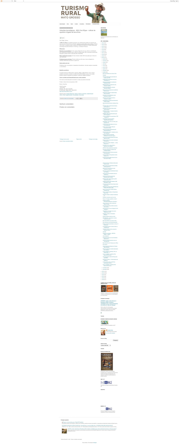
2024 (103, 276)
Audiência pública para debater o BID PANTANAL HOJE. (110, 182)
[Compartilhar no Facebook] (80, 98)
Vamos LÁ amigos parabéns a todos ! (110, 198)
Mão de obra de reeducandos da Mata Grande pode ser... (110, 166)
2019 (103, 56)
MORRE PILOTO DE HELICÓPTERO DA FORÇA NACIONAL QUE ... (110, 187)
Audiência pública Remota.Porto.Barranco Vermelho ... (110, 201)
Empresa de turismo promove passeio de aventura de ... (110, 153)
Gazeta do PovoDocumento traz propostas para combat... (109, 177)
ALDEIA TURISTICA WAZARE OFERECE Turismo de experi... (109, 135)
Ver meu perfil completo (110, 333)
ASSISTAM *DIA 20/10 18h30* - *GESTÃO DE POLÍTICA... (109, 119)
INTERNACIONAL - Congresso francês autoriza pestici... (110, 112)
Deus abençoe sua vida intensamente (110, 222)
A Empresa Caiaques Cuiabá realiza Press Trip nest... (110, 93)
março (104, 62)
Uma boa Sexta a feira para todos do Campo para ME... (110, 77)
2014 (103, 47)
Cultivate (80, 93)
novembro (105, 267)
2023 (103, 274)
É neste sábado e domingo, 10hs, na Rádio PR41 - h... (110, 252)
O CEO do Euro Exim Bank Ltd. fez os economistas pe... (110, 125)
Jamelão (104, 231)
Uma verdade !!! (106, 236)
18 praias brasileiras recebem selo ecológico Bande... (109, 150)
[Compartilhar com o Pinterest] (81, 98)
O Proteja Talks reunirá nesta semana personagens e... (110, 106)
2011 (103, 42)
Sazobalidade (75, 95)
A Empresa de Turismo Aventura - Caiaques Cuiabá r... (109, 98)
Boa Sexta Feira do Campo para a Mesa (110, 242)
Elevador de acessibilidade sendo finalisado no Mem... (109, 96)
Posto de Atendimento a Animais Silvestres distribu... (109, 88)
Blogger (95, 442)
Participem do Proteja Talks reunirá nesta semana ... (109, 109)
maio (104, 65)
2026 (103, 279)
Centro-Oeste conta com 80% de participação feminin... (109, 262)
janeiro (104, 59)
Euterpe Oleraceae (70, 93)
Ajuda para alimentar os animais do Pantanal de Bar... (109, 83)
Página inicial (79, 139)
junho (104, 67)
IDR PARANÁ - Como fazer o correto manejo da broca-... (110, 218)
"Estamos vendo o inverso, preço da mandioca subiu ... (109, 230)
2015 (103, 49)
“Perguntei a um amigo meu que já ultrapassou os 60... (109, 212)
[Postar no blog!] (77, 98)
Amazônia (84, 93)
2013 (103, 46)
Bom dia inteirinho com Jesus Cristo (109, 73)
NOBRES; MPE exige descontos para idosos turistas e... (110, 114)
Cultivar (76, 93)
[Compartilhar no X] (79, 98)
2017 (103, 52)
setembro (105, 70)
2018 (103, 54)
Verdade (104, 75)
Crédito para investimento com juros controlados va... (109, 80)
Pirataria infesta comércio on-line (109, 216)
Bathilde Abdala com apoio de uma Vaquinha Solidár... (109, 85)
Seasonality (81, 95)
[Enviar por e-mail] (76, 98)
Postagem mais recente (64, 139)
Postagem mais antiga (93, 139)
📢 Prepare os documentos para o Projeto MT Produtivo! (72, 422)
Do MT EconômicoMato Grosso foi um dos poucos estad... (110, 158)
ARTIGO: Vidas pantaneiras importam (110, 147)
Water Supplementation (67, 95)
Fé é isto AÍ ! (105, 244)
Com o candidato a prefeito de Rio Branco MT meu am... (109, 255)
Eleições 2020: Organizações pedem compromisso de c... (110, 179)
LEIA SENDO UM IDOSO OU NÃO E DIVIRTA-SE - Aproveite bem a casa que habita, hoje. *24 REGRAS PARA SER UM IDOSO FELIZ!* (87, 425)
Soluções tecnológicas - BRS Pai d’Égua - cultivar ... (109, 234)
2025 (103, 277)
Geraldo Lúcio (110, 330)
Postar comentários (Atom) (68, 141)
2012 (103, 44)
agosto (104, 68)
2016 (103, 51)
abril (104, 63)
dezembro (105, 269)
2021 (103, 271)
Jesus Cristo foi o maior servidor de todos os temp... (109, 204)
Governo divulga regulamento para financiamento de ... (109, 130)
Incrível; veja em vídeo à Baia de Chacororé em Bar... (109, 127)
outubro (104, 72)
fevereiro (104, 60)
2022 (103, 273)
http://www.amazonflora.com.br (66, 91)
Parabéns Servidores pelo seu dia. (109, 197)
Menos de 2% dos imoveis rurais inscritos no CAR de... (109, 169)
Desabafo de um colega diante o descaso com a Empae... (109, 146)
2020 (103, 57)
